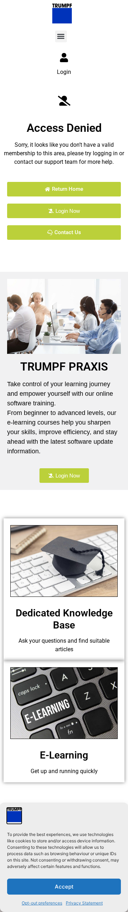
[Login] (64, 57)
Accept (64, 886)
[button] (61, 36)
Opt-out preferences (42, 903)
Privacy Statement (84, 903)
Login (64, 72)
